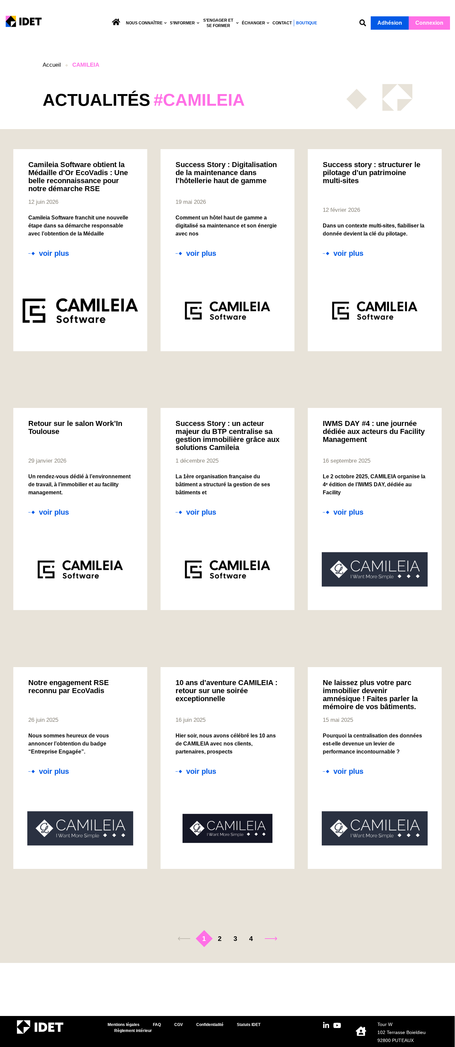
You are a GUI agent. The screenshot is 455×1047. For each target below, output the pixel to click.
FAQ (157, 1024)
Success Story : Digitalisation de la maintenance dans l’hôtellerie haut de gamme (226, 172)
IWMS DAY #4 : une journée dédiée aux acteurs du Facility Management (374, 431)
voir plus (54, 253)
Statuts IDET (248, 1024)
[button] (362, 23)
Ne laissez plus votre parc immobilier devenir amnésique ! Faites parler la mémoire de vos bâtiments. (370, 694)
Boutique (306, 23)
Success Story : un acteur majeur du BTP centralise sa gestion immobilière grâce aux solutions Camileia (227, 435)
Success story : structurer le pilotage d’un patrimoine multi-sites (371, 172)
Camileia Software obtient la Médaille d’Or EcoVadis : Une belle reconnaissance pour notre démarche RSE (78, 176)
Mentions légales (124, 1024)
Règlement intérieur (133, 1030)
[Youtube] (336, 1025)
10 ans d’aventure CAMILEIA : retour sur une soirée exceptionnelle (226, 690)
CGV (178, 1024)
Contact (282, 23)
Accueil (52, 65)
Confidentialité (210, 1024)
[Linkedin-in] (325, 1025)
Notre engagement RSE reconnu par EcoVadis (68, 686)
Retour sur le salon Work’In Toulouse (75, 427)
